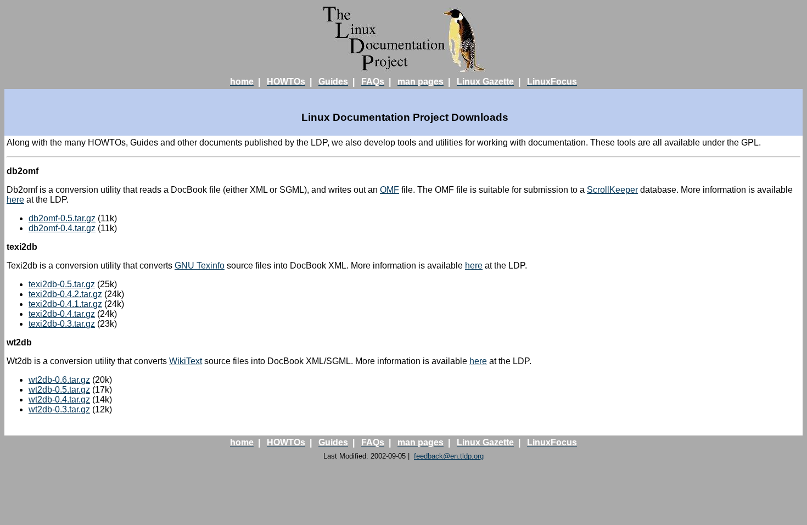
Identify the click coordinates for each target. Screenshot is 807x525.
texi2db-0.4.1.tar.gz (65, 304)
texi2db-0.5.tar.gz (62, 284)
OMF (389, 189)
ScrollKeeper (612, 189)
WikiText (185, 361)
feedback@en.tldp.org (449, 456)
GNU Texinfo (200, 265)
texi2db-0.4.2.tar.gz (65, 294)
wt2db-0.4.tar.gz (59, 399)
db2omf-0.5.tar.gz (62, 218)
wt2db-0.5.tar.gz (59, 389)
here (15, 199)
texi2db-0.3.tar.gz (62, 323)
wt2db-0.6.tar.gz (59, 379)
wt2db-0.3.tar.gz (59, 409)
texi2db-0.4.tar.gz (62, 314)
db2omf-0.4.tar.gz (62, 228)
